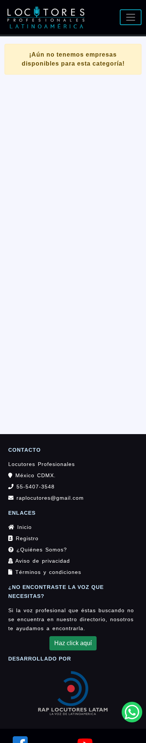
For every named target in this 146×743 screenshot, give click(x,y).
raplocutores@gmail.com (50, 498)
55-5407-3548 (34, 487)
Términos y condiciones (47, 572)
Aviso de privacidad (41, 561)
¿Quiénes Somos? (40, 550)
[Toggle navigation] (131, 17)
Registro (26, 538)
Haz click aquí (73, 643)
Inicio (23, 527)
